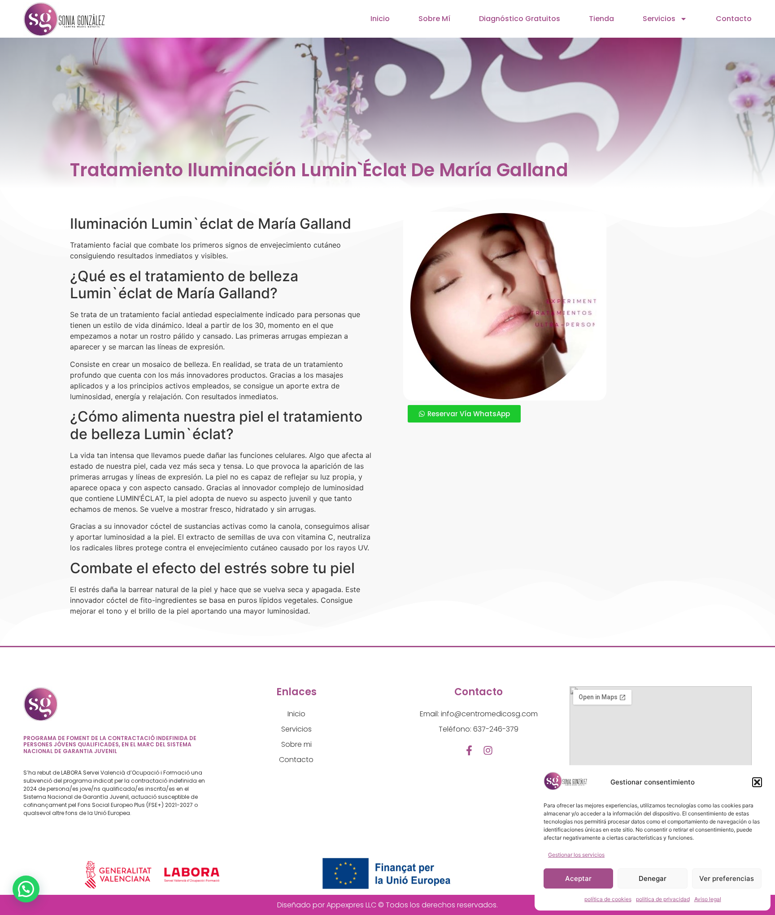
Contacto (734, 18)
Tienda (601, 18)
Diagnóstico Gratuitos (519, 18)
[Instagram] (488, 750)
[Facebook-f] (469, 750)
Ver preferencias (726, 878)
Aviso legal (707, 899)
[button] (757, 782)
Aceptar (578, 878)
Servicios (659, 18)
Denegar (652, 878)
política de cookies (607, 899)
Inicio (380, 18)
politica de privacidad (663, 899)
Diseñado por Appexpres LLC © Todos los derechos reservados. (387, 905)
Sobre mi (296, 744)
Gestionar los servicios (576, 854)
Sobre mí (434, 18)
